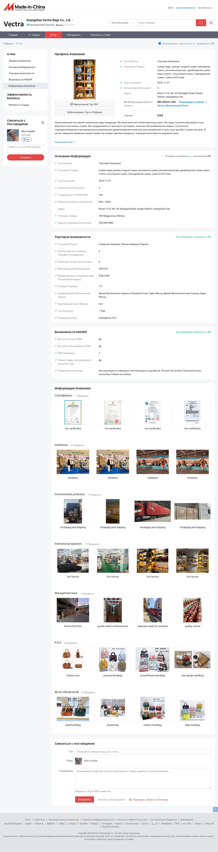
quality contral (192, 626)
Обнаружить (74, 34)
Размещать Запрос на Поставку (148, 799)
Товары (36, 34)
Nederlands (166, 823)
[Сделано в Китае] (25, 7)
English (28, 823)
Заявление (39, 819)
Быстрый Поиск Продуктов (164, 819)
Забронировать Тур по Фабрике (84, 112)
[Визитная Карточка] (42, 122)
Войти (171, 7)
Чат (28, 139)
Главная (13, 34)
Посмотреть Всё (64, 142)
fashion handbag (153, 725)
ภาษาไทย (187, 823)
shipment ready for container (152, 626)
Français (72, 823)
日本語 (62, 823)
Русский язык (132, 823)
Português (107, 823)
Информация (186, 819)
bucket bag (113, 725)
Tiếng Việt (209, 823)
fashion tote (73, 675)
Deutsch (95, 823)
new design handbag (193, 675)
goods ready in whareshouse (113, 626)
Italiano (118, 823)
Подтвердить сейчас (191, 102)
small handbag (73, 725)
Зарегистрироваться (186, 7)
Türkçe (198, 823)
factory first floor (73, 626)
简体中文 (39, 823)
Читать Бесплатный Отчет (173, 105)
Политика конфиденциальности (97, 819)
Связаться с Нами (101, 34)
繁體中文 (51, 823)
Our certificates (73, 428)
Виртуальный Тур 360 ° (86, 104)
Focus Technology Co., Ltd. (106, 833)
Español (84, 823)
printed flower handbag (152, 675)
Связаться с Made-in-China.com (132, 819)
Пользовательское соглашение (64, 819)
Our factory (73, 576)
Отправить (26, 157)
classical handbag (112, 675)
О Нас (53, 34)
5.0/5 (160, 115)
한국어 (145, 823)
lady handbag (192, 725)
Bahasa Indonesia (111, 826)
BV (213, 43)
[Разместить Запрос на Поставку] (211, 22)
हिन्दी (177, 823)
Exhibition (73, 477)
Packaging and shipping (73, 527)
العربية (155, 823)
